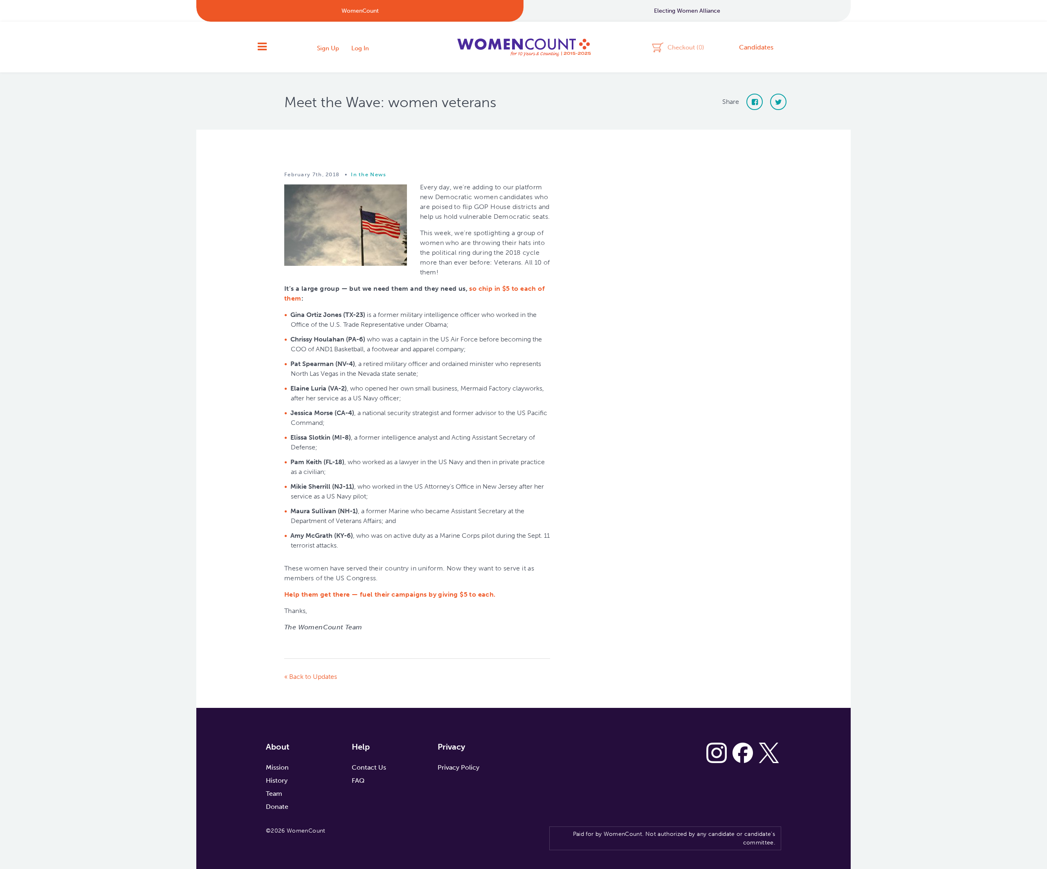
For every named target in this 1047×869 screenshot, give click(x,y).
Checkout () (685, 47)
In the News (368, 174)
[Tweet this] (778, 102)
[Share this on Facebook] (754, 102)
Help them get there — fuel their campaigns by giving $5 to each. (390, 594)
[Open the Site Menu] (262, 47)
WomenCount (523, 47)
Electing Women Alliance (687, 10)
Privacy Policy (458, 767)
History (277, 780)
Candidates (756, 47)
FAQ (358, 780)
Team (274, 793)
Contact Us (369, 767)
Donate (277, 807)
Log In (360, 48)
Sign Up (328, 48)
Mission (277, 767)
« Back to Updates (310, 676)
